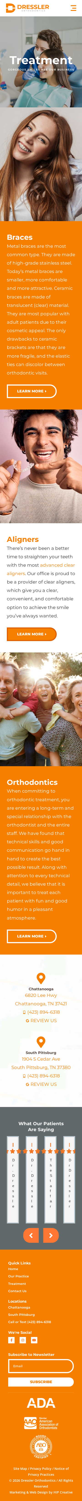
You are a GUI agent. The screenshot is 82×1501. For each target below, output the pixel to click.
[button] (73, 8)
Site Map (20, 1468)
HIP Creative (63, 1492)
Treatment (17, 1284)
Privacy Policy (40, 1468)
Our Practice (18, 1276)
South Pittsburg (41, 1053)
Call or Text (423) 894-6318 (29, 1322)
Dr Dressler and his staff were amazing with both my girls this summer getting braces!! (70, 1183)
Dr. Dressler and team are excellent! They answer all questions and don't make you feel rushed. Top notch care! (32, 1183)
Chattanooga (41, 989)
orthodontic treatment (33, 799)
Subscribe (41, 1382)
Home (13, 1269)
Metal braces (21, 246)
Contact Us (17, 1291)
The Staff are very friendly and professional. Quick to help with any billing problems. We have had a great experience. (51, 1183)
